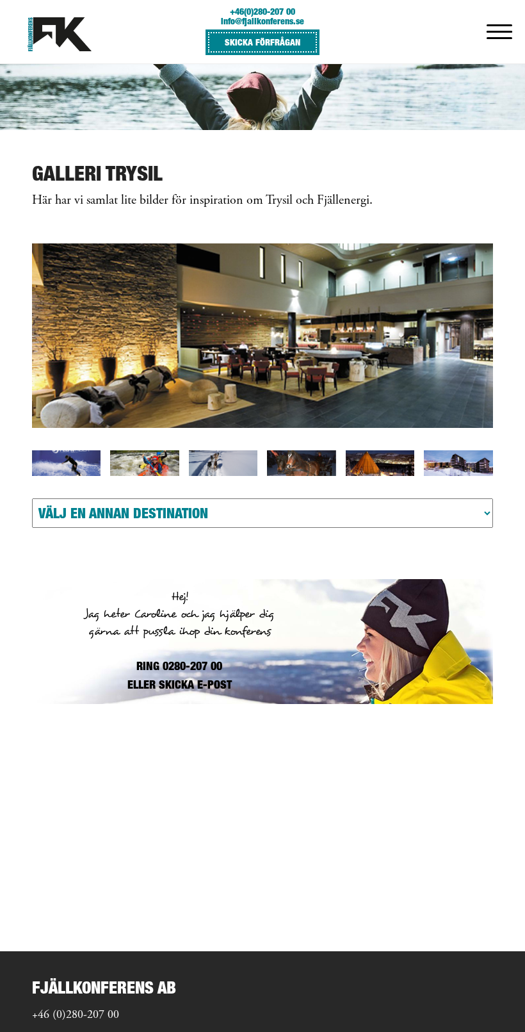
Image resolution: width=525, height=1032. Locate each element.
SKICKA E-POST (195, 684)
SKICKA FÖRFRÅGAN (262, 42)
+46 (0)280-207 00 (75, 1015)
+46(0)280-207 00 (262, 11)
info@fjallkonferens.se (262, 21)
